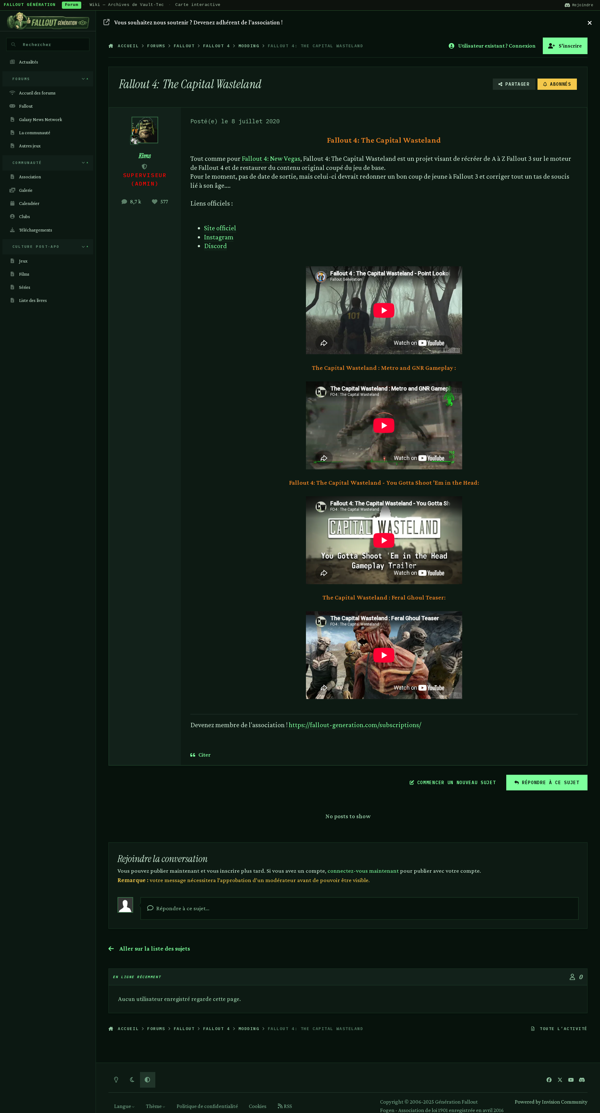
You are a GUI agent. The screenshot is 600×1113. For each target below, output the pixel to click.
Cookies (257, 1106)
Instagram (218, 237)
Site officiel (220, 228)
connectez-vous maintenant (363, 870)
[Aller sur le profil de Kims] (145, 130)
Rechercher (37, 44)
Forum (71, 5)
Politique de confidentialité (207, 1106)
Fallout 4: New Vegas (271, 158)
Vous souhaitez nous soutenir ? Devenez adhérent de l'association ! (198, 22)
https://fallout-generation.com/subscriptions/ (355, 725)
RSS (287, 1106)
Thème (154, 1106)
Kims (145, 155)
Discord (215, 246)
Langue (123, 1106)
